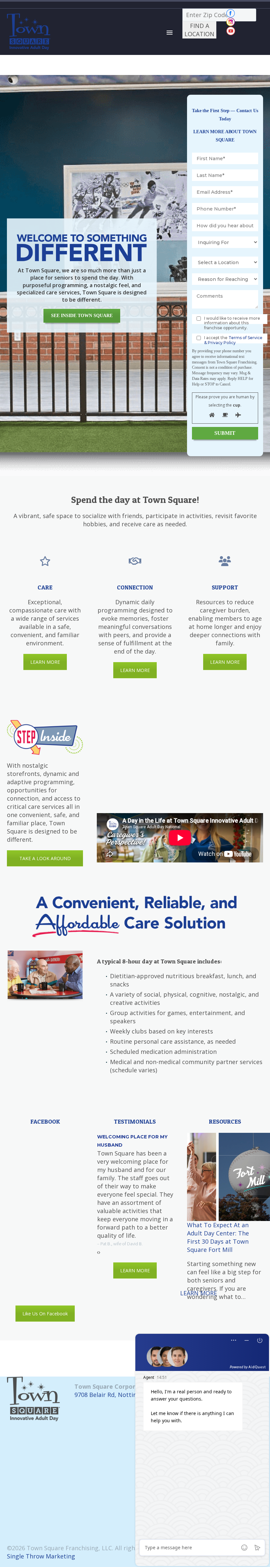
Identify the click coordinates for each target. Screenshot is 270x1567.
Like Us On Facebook (45, 1313)
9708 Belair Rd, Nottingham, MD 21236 (129, 1395)
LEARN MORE (45, 662)
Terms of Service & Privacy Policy (233, 340)
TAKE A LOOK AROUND (45, 858)
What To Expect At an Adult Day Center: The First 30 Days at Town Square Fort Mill (218, 1237)
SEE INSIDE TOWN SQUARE (82, 315)
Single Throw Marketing (41, 1556)
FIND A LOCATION (199, 30)
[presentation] (97, 1252)
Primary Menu (170, 32)
